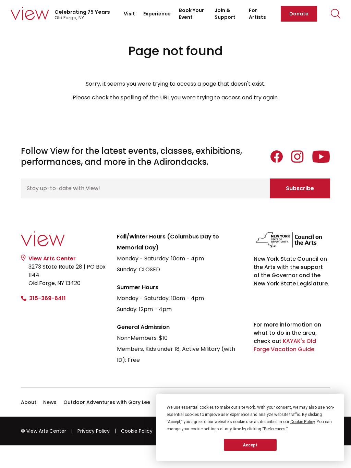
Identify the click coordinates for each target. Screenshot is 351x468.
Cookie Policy (137, 431)
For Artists (257, 14)
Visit (129, 13)
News (50, 402)
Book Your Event (191, 14)
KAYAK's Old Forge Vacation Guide (285, 345)
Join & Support (225, 14)
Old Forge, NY (82, 15)
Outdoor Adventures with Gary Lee (106, 402)
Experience (157, 13)
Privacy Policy (93, 431)
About (28, 402)
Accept (250, 445)
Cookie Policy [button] (302, 421)
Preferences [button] (275, 429)
